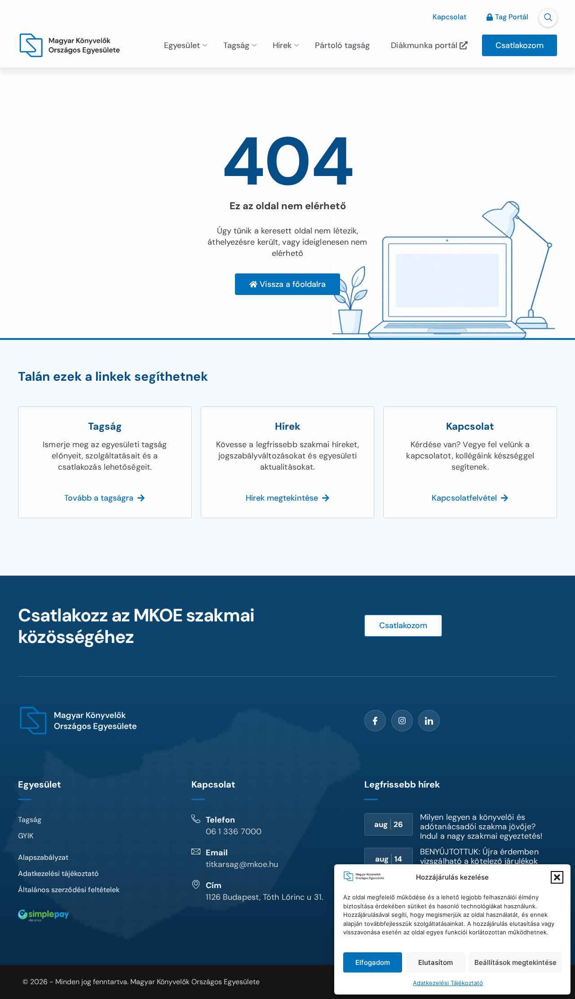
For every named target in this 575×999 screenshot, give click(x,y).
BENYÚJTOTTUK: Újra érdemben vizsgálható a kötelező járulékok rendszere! (479, 861)
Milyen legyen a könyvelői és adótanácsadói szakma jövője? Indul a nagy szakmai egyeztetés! (481, 826)
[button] (557, 877)
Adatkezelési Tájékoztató (448, 982)
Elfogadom (372, 962)
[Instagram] (402, 720)
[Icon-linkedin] (429, 720)
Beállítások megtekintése (515, 962)
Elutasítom (435, 962)
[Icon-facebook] (375, 720)
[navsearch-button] (548, 18)
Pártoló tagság (342, 45)
